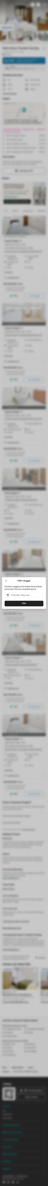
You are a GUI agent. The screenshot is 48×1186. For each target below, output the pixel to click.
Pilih (24, 603)
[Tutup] (6, 581)
